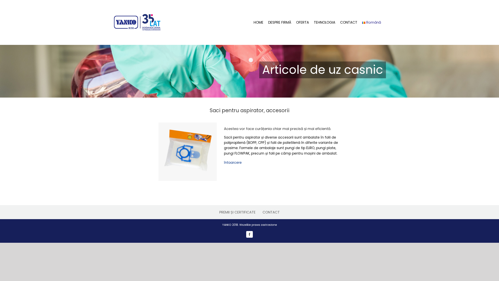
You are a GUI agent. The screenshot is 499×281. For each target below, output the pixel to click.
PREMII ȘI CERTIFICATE (237, 212)
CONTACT (271, 212)
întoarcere (233, 162)
